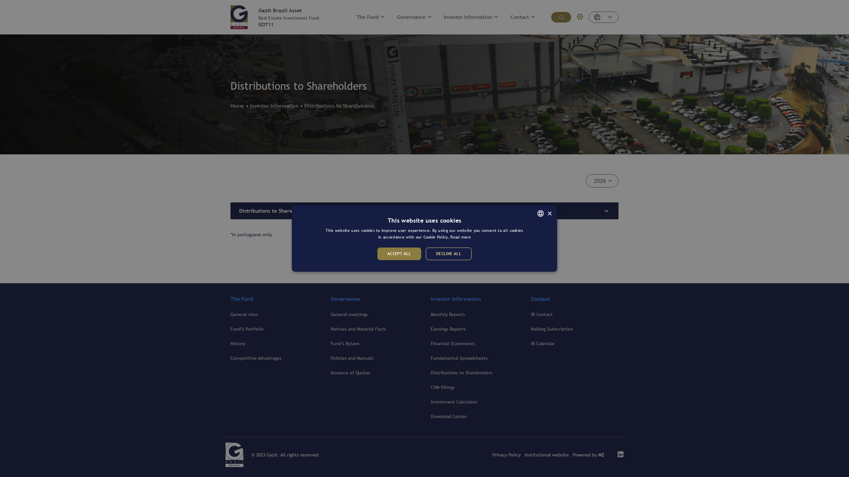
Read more (460, 237)
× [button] (549, 213)
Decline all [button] (448, 253)
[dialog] (424, 238)
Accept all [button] (399, 253)
